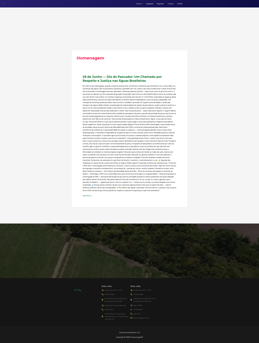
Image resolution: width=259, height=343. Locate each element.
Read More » (87, 195)
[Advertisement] (129, 26)
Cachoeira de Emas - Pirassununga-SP (129, 229)
